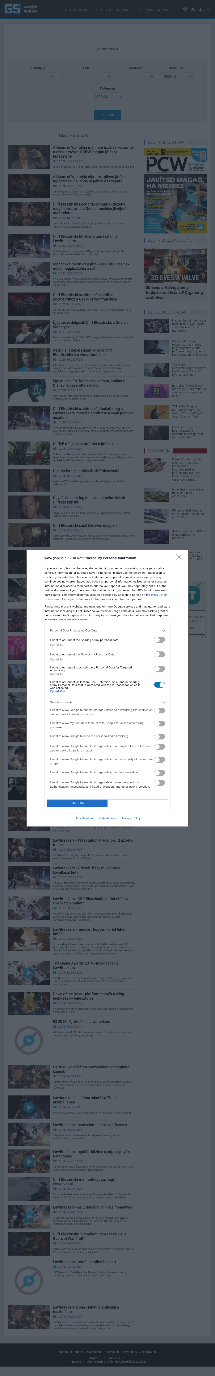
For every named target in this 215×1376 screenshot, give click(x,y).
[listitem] (107, 630)
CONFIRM (77, 803)
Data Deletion (84, 818)
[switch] (159, 640)
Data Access (107, 818)
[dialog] (107, 688)
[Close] (180, 558)
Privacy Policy (131, 818)
